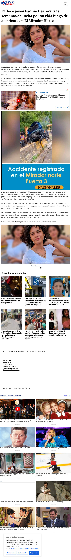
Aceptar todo (34, 552)
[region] (22, 545)
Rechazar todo (22, 552)
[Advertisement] (56, 280)
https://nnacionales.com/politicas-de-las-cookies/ (25, 548)
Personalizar (10, 552)
